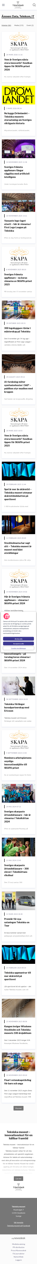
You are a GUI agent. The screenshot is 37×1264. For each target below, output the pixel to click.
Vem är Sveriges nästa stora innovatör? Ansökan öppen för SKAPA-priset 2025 (18, 440)
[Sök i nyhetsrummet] (34, 5)
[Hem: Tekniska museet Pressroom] (18, 5)
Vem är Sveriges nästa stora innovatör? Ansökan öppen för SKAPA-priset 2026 (18, 64)
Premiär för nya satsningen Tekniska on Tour (16, 922)
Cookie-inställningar (18, 648)
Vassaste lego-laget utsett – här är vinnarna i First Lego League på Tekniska (17, 225)
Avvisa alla (18, 639)
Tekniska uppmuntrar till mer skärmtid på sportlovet (17, 976)
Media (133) (18, 25)
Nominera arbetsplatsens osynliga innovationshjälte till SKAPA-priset (17, 762)
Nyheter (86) (6, 25)
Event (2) (30, 25)
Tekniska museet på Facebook (18, 1226)
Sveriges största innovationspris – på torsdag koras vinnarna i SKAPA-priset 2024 (17, 655)
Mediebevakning (18, 1244)
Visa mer (18, 1108)
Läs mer (18, 1178)
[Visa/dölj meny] (3, 5)
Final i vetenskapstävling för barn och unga (17, 1082)
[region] (18, 632)
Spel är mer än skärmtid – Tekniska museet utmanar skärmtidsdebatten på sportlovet (18, 494)
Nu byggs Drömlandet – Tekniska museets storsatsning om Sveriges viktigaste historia (18, 118)
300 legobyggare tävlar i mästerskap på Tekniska (17, 330)
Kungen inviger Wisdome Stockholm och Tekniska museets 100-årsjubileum (17, 1029)
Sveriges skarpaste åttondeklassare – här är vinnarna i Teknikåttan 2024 (17, 816)
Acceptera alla (18, 643)
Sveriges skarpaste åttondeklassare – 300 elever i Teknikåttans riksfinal (16, 870)
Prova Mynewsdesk (18, 1250)
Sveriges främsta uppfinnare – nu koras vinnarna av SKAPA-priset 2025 (18, 279)
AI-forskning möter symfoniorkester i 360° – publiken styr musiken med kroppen (18, 386)
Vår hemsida (18, 1222)
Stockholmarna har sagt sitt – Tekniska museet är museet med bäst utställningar (18, 547)
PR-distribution (18, 1247)
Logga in (18, 1260)
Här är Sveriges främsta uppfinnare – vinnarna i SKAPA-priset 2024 (17, 600)
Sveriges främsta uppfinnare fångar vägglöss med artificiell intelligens (17, 171)
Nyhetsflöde (18, 1257)
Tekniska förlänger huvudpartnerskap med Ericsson (16, 707)
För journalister (18, 1254)
